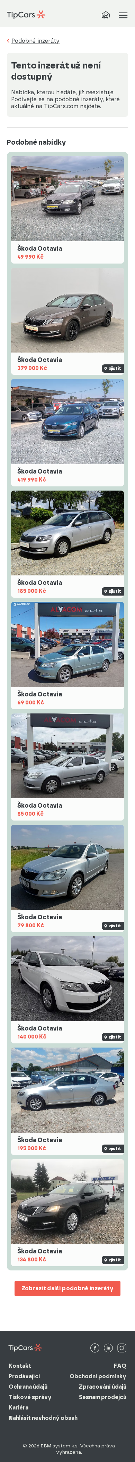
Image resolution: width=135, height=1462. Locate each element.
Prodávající (24, 1376)
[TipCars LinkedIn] (108, 1348)
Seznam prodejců (102, 1397)
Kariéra (18, 1407)
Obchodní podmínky (98, 1376)
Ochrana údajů (28, 1386)
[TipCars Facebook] (94, 1348)
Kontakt (20, 1366)
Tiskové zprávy (30, 1397)
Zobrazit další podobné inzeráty (67, 1288)
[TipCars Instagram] (121, 1348)
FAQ (120, 1366)
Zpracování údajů (102, 1386)
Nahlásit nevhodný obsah (43, 1418)
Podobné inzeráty (35, 41)
